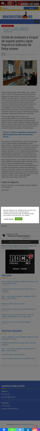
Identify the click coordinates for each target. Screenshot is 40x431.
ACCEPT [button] (18, 219)
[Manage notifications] (35, 426)
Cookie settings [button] (8, 219)
